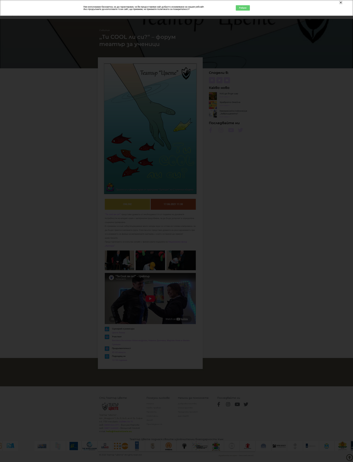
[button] (340, 2)
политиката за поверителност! (173, 9)
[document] (176, 231)
